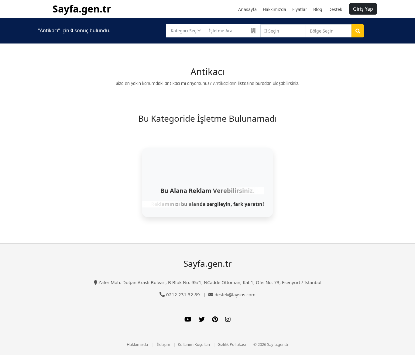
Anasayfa (247, 9)
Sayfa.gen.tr (82, 8)
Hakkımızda (274, 9)
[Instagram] (228, 319)
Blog (317, 9)
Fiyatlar (299, 9)
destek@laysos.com (235, 294)
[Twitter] (202, 319)
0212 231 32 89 (183, 294)
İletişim (163, 344)
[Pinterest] (215, 319)
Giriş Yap (363, 8)
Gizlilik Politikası (232, 344)
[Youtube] (187, 319)
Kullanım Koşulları (194, 344)
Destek (335, 9)
